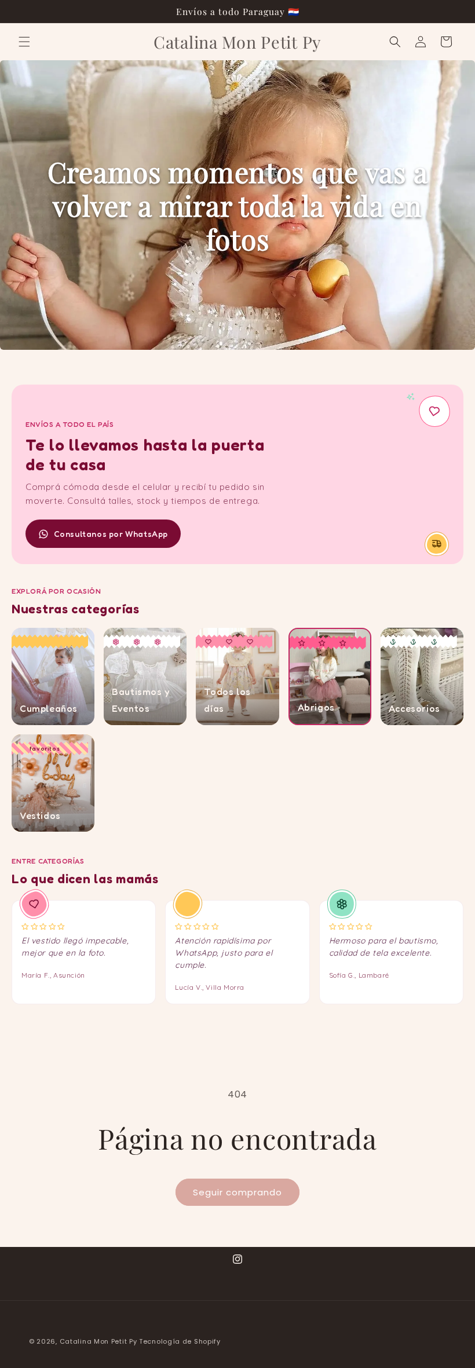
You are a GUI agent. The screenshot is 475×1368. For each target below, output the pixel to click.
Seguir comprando (237, 1192)
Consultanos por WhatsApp (111, 534)
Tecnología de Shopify (180, 1341)
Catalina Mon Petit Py (98, 1341)
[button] (24, 41)
